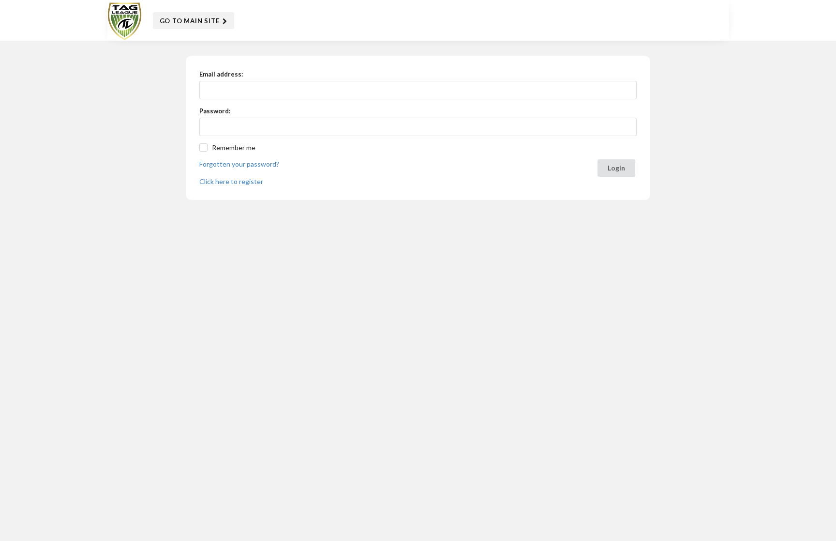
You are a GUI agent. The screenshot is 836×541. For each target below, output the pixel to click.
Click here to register (231, 181)
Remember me (233, 147)
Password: (214, 111)
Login (616, 168)
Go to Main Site (191, 21)
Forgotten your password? (239, 164)
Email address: (221, 74)
